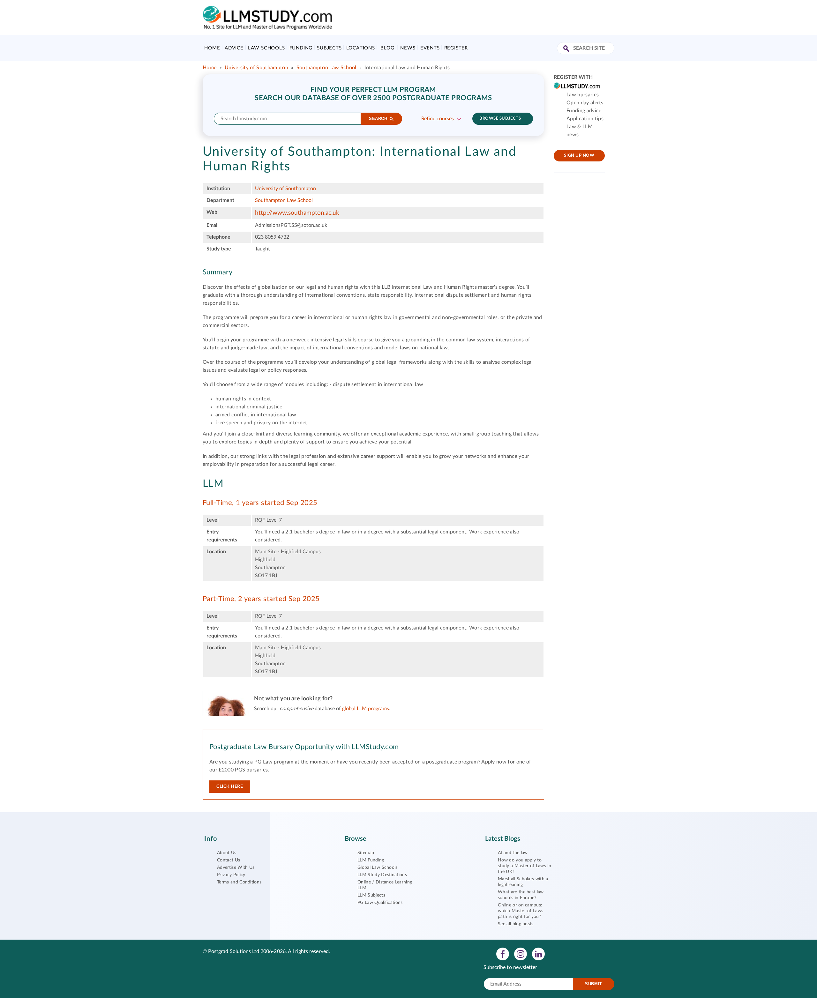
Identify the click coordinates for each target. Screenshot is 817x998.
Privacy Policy (231, 875)
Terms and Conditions (239, 882)
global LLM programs (365, 708)
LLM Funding (370, 860)
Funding (301, 48)
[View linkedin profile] (538, 953)
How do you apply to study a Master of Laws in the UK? (524, 866)
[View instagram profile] (520, 953)
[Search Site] (567, 49)
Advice (234, 48)
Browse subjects (500, 118)
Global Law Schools (377, 867)
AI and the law (513, 853)
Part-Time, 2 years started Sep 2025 (261, 598)
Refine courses (437, 118)
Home (212, 48)
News (407, 48)
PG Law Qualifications (380, 902)
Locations (360, 48)
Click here (229, 786)
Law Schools (266, 48)
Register (456, 48)
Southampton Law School (326, 67)
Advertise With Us (235, 867)
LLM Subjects (371, 895)
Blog (387, 48)
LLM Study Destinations (382, 875)
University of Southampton (256, 67)
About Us (226, 853)
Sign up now (579, 155)
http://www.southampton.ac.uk (297, 213)
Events (430, 48)
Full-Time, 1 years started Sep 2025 (260, 502)
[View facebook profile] (502, 953)
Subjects (329, 48)
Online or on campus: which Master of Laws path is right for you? (520, 911)
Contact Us (228, 860)
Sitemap (365, 853)
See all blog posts (516, 924)
